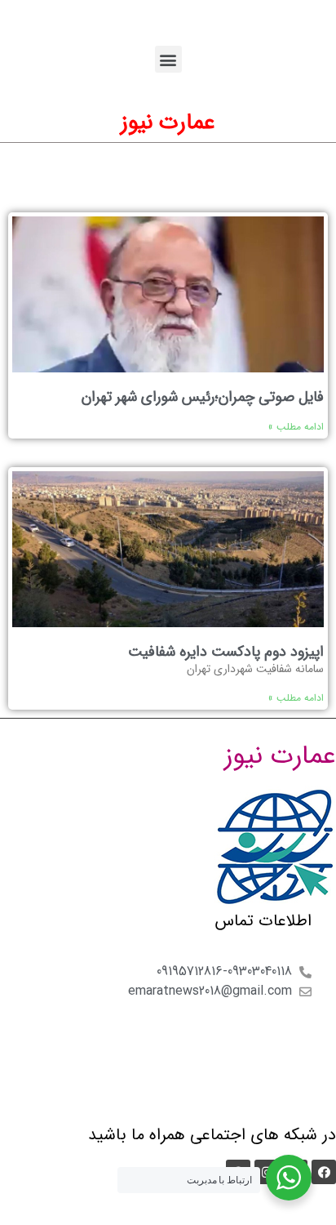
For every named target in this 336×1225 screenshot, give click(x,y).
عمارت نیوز (168, 122)
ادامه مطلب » (296, 426)
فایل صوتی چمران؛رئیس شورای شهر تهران (203, 396)
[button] (168, 59)
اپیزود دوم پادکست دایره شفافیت (226, 651)
